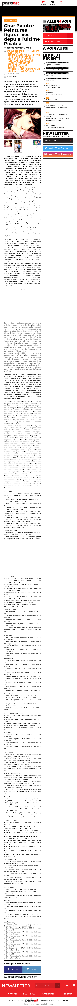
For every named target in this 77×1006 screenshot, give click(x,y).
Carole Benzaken (16, 51)
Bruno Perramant (17, 65)
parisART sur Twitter (56, 148)
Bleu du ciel (50, 80)
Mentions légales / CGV (50, 1000)
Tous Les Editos (57, 41)
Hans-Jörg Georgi (53, 85)
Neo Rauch (13, 71)
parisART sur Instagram (60, 154)
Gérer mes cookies (31, 1004)
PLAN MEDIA (29, 994)
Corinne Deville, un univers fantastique (56, 115)
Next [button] (36, 123)
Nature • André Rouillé (55, 70)
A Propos (12, 994)
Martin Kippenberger (19, 63)
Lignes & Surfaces (53, 65)
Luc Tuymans (27, 71)
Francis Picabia (16, 69)
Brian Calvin (33, 55)
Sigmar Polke (33, 69)
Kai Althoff (33, 51)
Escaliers (49, 75)
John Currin (14, 57)
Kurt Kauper (26, 61)
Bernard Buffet (16, 55)
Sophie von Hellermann (20, 59)
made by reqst (47, 1004)
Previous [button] (8, 123)
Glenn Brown (15, 53)
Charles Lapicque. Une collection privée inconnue (56, 106)
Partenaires (48, 994)
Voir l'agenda (57, 35)
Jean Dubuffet (51, 125)
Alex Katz (13, 61)
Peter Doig (28, 57)
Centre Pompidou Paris (19, 48)
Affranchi (49, 93)
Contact (68, 994)
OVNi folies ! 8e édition (55, 100)
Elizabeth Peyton (17, 67)
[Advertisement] (22, 305)
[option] (22, 124)
